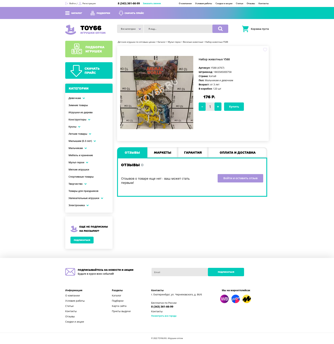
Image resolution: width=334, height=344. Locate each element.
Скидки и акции (74, 321)
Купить (234, 106)
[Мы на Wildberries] (224, 299)
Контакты (71, 311)
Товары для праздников (83, 191)
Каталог (116, 295)
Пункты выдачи (121, 311)
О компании (72, 295)
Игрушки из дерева (81, 112)
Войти (72, 3)
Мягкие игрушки (79, 169)
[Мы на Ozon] (235, 299)
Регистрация (89, 3)
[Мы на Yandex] (246, 299)
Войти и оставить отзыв (240, 178)
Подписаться (82, 240)
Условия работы (75, 300)
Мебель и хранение (81, 155)
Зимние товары (78, 105)
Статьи (69, 306)
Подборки (118, 300)
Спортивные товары (81, 176)
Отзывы (70, 316)
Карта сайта (119, 306)
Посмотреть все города (163, 316)
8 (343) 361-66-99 (129, 3)
